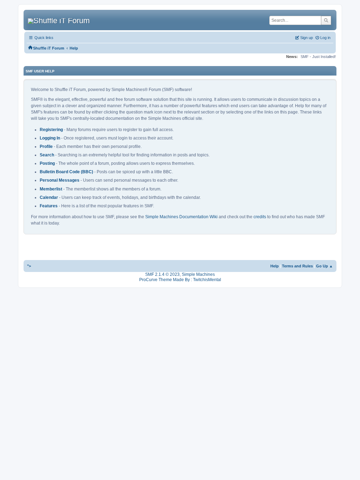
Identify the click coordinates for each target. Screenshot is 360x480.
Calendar (49, 197)
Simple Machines (198, 274)
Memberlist (51, 189)
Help (274, 266)
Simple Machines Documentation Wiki (181, 216)
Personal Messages (59, 180)
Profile (46, 146)
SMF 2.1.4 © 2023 (162, 274)
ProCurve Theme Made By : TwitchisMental (180, 279)
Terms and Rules (297, 266)
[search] (326, 20)
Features (49, 205)
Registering (51, 129)
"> (29, 266)
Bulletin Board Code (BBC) (66, 171)
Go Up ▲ (324, 266)
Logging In (50, 138)
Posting (47, 163)
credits (259, 216)
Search (47, 155)
